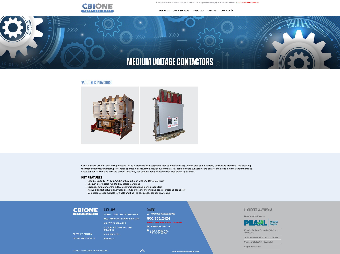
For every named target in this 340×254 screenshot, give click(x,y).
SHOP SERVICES (111, 235)
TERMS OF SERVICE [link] (84, 239)
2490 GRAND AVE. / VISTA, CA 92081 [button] (171, 3)
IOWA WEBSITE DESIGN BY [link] (185, 251)
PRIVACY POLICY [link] (82, 234)
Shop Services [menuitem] (181, 11)
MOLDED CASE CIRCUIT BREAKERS (121, 215)
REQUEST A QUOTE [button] (247, 10)
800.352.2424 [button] (194, 3)
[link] (159, 232)
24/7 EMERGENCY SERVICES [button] (248, 3)
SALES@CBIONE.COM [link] (160, 227)
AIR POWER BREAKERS (115, 223)
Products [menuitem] (164, 11)
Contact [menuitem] (213, 11)
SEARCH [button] (226, 11)
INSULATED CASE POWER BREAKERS (122, 219)
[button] (97, 7)
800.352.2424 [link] (158, 219)
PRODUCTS (109, 239)
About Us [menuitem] (198, 11)
